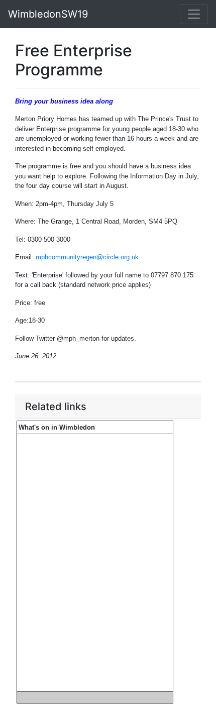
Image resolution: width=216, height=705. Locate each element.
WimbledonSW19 (48, 14)
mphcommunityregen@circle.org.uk (87, 257)
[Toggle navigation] (194, 14)
